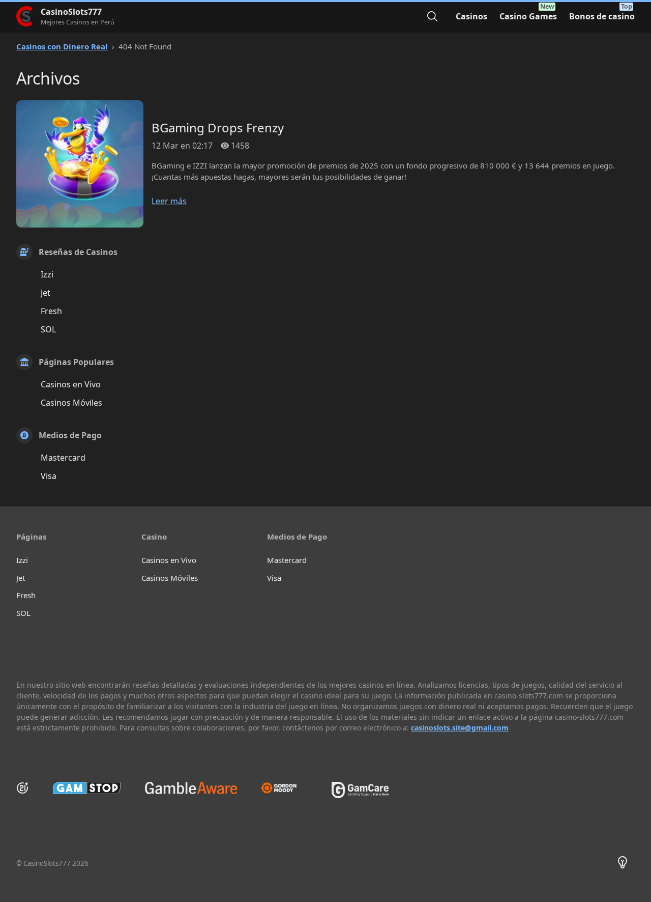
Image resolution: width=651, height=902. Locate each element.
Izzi (47, 274)
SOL (48, 329)
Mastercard (63, 457)
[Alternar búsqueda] (432, 16)
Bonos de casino (602, 16)
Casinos (471, 16)
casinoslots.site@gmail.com (460, 727)
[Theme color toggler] (622, 864)
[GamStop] (87, 788)
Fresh (51, 311)
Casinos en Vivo (71, 384)
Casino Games (528, 16)
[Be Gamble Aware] (191, 788)
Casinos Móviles (71, 402)
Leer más (169, 201)
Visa (48, 476)
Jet (45, 292)
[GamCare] (360, 795)
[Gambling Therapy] (284, 788)
